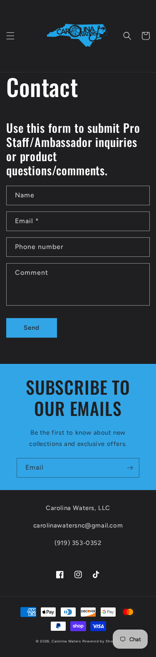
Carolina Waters (66, 641)
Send (32, 327)
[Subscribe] (130, 468)
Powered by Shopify (101, 641)
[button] (10, 36)
